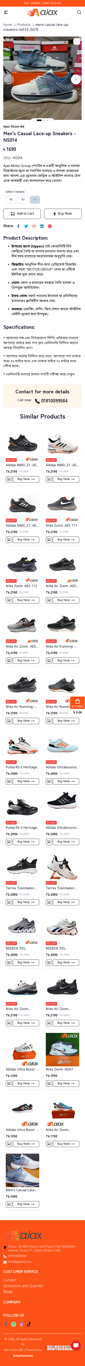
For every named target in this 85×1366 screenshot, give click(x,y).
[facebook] (18, 226)
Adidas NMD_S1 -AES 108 (22, 465)
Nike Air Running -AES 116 (20, 707)
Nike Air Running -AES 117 (60, 707)
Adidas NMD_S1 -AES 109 (62, 465)
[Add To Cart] (9, 479)
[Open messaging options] (76, 1346)
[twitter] (26, 226)
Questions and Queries (23, 1286)
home (7, 25)
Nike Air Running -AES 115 (60, 647)
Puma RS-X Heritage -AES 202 (22, 828)
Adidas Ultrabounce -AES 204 (62, 828)
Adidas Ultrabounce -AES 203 (62, 767)
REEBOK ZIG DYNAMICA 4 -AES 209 (20, 948)
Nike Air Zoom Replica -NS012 (57, 1130)
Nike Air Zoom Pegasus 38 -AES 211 (22, 1009)
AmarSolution (23, 1356)
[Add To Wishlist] (76, 41)
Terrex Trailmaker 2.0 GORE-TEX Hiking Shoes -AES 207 (22, 888)
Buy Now (23, 479)
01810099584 (54, 400)
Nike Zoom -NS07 (59, 1069)
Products (24, 25)
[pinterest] (50, 226)
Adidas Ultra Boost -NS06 (21, 1130)
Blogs (8, 1291)
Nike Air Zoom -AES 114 (21, 647)
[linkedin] (42, 226)
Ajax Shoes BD (13, 1350)
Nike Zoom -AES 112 (21, 586)
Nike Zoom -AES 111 (61, 526)
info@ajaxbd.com (20, 1262)
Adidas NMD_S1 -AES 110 (22, 526)
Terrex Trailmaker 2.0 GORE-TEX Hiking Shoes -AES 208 (62, 888)
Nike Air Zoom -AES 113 (61, 586)
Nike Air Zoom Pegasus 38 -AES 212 (62, 1009)
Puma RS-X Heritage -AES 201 (22, 767)
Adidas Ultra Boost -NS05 (21, 1069)
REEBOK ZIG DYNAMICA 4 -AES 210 (60, 948)
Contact (9, 1280)
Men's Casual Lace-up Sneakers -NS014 (21, 1190)
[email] (34, 226)
